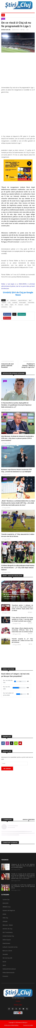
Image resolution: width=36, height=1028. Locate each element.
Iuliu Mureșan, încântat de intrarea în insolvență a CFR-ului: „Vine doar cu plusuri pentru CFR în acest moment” (17, 438)
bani (10, 307)
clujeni (11, 304)
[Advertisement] (18, 69)
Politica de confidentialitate (11, 1025)
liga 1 (30, 300)
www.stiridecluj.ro (22, 300)
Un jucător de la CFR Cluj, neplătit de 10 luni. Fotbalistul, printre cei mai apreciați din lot (16, 594)
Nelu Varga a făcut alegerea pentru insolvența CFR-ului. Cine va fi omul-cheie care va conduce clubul (22, 629)
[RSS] (27, 1008)
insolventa (14, 302)
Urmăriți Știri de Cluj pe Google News (18, 293)
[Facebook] (9, 1008)
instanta (4, 302)
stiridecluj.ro (13, 300)
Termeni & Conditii (28, 1025)
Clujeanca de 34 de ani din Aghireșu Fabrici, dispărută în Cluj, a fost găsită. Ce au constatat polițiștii (23, 866)
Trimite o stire (18, 1005)
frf (15, 304)
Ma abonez (7, 768)
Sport (3, 18)
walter (6, 304)
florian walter (22, 302)
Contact (18, 1001)
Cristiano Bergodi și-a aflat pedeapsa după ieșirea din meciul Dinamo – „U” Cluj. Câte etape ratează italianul (17, 567)
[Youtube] (23, 1008)
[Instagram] (12, 1008)
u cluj (9, 302)
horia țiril (20, 304)
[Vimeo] (19, 1008)
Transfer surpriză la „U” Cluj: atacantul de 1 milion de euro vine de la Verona (22, 640)
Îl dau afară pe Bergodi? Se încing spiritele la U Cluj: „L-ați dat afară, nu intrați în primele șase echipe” (22, 619)
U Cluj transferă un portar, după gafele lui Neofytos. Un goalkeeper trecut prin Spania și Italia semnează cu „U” (16, 405)
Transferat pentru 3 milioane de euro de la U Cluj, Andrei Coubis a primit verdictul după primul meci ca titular (22, 608)
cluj (7, 300)
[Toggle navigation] (3, 15)
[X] (16, 1008)
